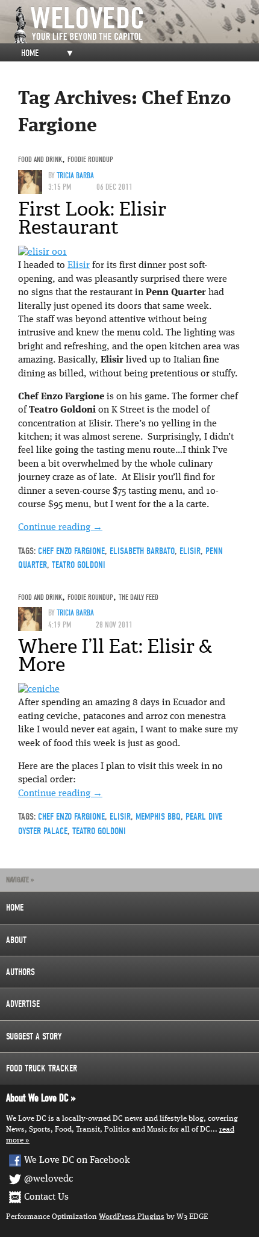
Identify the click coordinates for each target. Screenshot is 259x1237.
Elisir (78, 265)
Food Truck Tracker (41, 1068)
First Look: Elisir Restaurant (92, 218)
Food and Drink (40, 159)
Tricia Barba (75, 175)
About (16, 940)
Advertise (23, 1004)
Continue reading (60, 527)
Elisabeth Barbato (142, 551)
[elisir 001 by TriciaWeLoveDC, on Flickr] (42, 252)
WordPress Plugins (131, 1217)
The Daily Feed (138, 597)
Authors (20, 972)
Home (30, 53)
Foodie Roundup (90, 159)
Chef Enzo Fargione (71, 551)
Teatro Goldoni (78, 564)
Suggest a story (34, 1036)
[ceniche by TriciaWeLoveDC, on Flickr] (39, 689)
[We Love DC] (135, 25)
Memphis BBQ (158, 816)
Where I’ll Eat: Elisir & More (115, 655)
